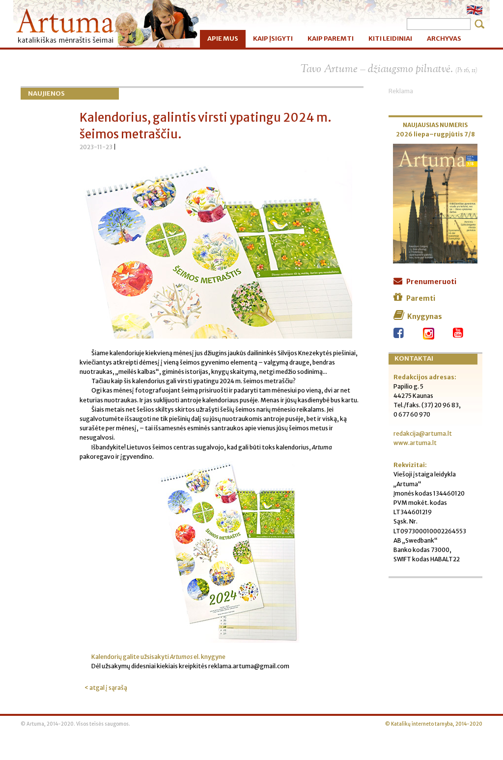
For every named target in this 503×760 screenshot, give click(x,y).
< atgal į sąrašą (105, 687)
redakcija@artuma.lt (422, 433)
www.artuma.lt (415, 442)
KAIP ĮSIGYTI (273, 38)
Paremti (420, 298)
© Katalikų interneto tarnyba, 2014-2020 (433, 724)
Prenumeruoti (431, 281)
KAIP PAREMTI (330, 38)
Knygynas (424, 316)
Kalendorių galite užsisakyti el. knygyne (158, 656)
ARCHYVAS (444, 38)
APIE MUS (222, 38)
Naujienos (46, 93)
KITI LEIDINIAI (390, 38)
